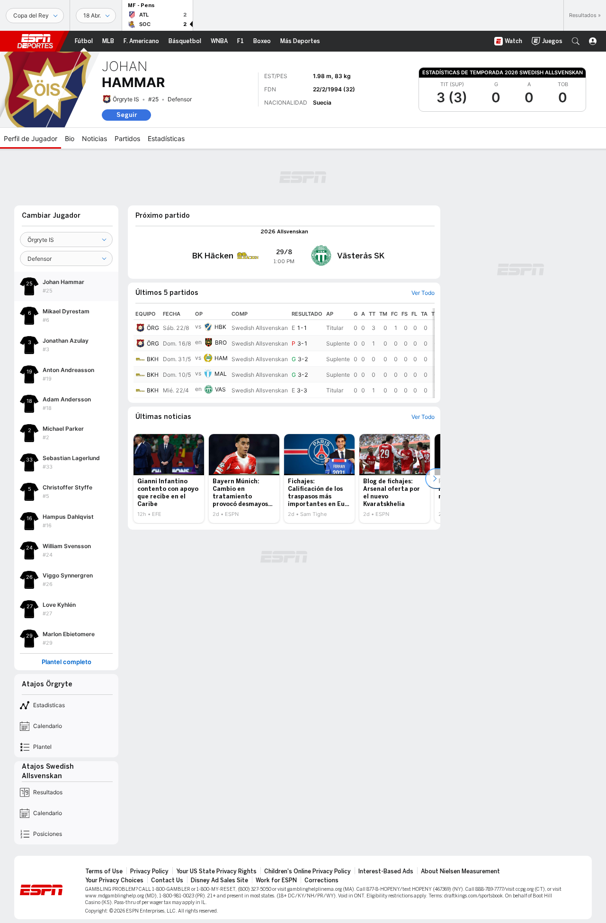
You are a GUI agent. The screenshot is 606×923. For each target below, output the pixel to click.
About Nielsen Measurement (460, 871)
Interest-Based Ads (385, 871)
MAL (220, 373)
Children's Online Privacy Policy (307, 871)
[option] (169, 478)
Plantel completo (66, 662)
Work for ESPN (276, 880)
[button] (575, 41)
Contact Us (167, 880)
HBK (220, 326)
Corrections (321, 880)
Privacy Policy (149, 871)
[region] (284, 353)
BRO (221, 342)
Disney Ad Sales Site (219, 880)
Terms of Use (104, 871)
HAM (221, 358)
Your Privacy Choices (114, 880)
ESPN (35, 41)
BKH (153, 359)
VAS (220, 389)
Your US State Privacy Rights (216, 871)
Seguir (126, 114)
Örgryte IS (126, 99)
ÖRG (153, 327)
